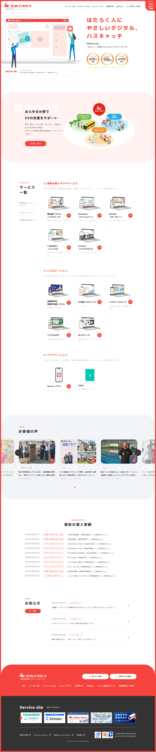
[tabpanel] (78, 459)
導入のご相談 (150, 8)
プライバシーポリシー (41, 735)
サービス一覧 (70, 6)
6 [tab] (79, 487)
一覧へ (34, 611)
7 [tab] (81, 487)
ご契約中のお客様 (134, 6)
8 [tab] (83, 487)
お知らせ (119, 6)
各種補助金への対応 (126, 686)
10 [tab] (87, 487)
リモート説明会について (106, 686)
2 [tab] (70, 487)
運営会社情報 (24, 735)
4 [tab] (74, 487)
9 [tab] (85, 487)
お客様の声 (110, 6)
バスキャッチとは (83, 6)
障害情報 (80, 735)
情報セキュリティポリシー (62, 735)
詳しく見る (37, 143)
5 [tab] (76, 487)
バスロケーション (26, 213)
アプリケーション (26, 220)
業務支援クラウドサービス (26, 204)
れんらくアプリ (98, 6)
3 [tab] (72, 487)
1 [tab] (68, 487)
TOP (24, 686)
